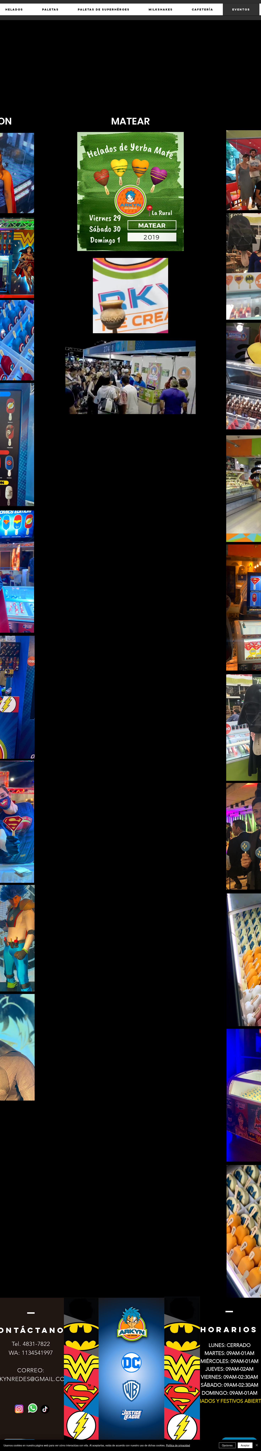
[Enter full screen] (191, 328)
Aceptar (245, 1445)
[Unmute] (76, 328)
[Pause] (70, 328)
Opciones (227, 1445)
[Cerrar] (257, 1445)
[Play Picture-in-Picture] (185, 328)
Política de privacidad (178, 1445)
